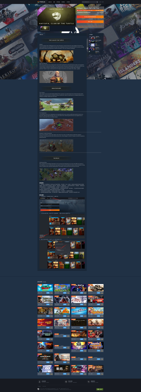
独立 (75, 292)
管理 (41, 292)
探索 (56, 292)
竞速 (89, 304)
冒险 (58, 304)
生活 (72, 350)
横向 (72, 327)
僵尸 (89, 327)
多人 (91, 327)
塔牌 (75, 373)
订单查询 (68, 1)
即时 (41, 304)
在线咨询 (100, 389)
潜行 (39, 373)
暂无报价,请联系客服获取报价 (90, 16)
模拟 (39, 292)
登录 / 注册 (101, 1)
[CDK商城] (41, 2)
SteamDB (101, 10)
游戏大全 (50, 1)
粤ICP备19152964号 (63, 389)
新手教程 (58, 1)
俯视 (58, 292)
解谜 (91, 373)
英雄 (56, 362)
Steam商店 (97, 10)
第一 (58, 362)
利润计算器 (44, 386)
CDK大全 (38, 5)
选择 (56, 373)
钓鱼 (56, 347)
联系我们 (63, 1)
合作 (89, 373)
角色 (41, 350)
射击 (75, 304)
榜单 (54, 1)
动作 (72, 292)
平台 (75, 327)
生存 (75, 350)
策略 (39, 304)
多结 (58, 373)
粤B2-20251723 (68, 389)
